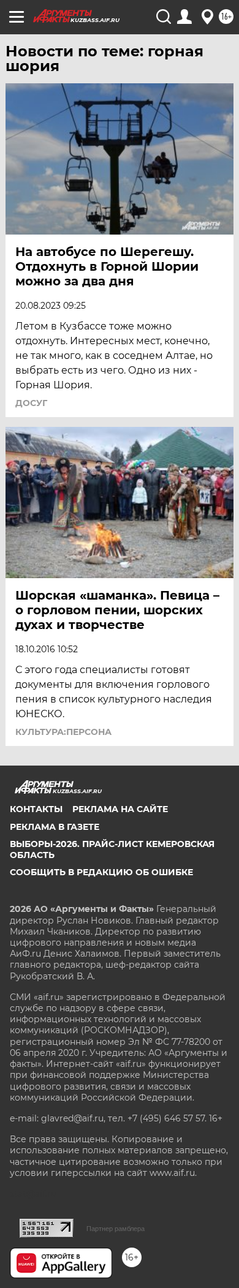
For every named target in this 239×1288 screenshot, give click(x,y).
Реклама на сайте (120, 809)
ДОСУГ (31, 403)
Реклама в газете (54, 826)
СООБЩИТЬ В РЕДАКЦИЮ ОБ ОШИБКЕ (101, 872)
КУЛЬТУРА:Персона (63, 732)
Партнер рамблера (115, 1228)
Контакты (36, 809)
